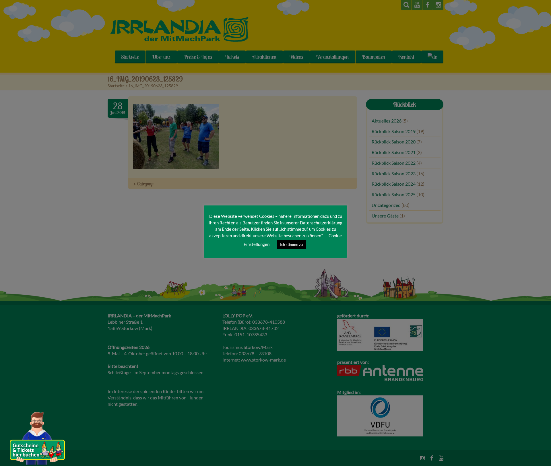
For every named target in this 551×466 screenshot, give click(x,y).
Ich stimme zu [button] (291, 244)
